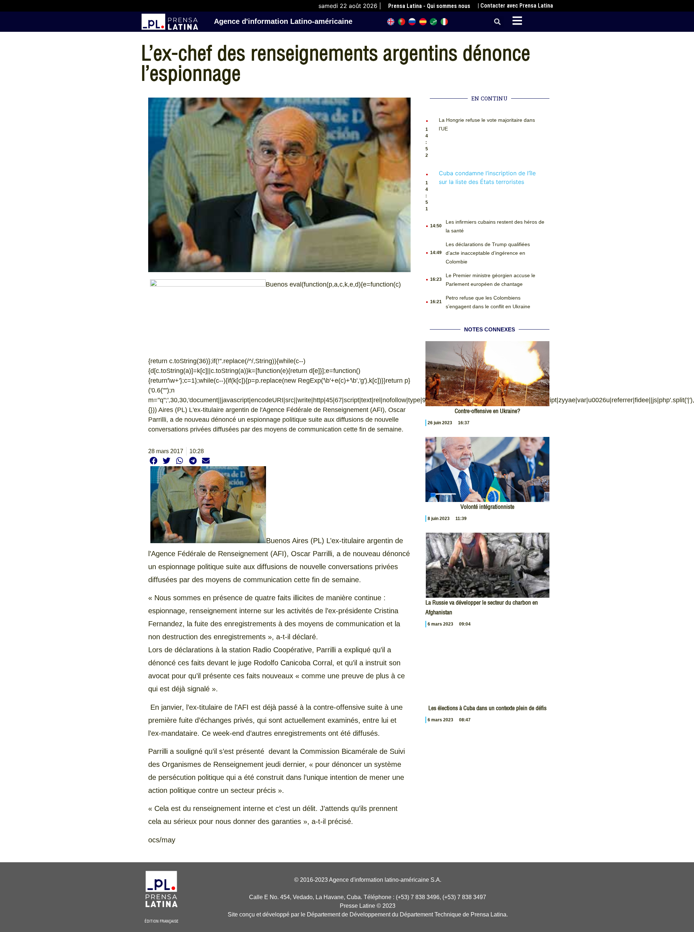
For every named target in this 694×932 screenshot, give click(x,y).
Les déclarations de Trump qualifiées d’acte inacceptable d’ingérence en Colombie (488, 253)
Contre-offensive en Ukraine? (487, 411)
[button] (498, 22)
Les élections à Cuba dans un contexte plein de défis (487, 708)
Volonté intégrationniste (487, 506)
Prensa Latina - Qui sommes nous (429, 6)
